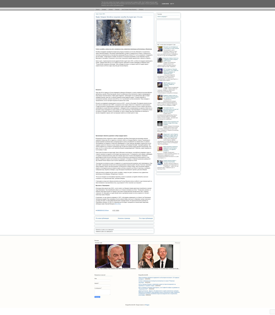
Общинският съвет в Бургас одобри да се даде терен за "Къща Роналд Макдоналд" (170, 136)
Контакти (141, 9)
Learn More (165, 3)
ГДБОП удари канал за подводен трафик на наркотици (169, 84)
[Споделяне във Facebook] (117, 210)
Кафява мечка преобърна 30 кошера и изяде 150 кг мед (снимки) (170, 123)
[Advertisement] (124, 78)
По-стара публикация (146, 218)
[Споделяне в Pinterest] (118, 210)
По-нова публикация (102, 218)
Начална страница (124, 218)
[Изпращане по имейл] (113, 210)
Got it (172, 3)
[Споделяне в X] (115, 210)
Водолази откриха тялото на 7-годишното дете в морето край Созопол (170, 59)
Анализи (111, 9)
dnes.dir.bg (118, 204)
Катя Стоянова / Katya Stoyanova (129, 9)
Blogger (147, 304)
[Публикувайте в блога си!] (114, 210)
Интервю (104, 9)
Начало (97, 9)
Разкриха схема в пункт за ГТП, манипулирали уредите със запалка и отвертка (170, 97)
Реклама (117, 9)
